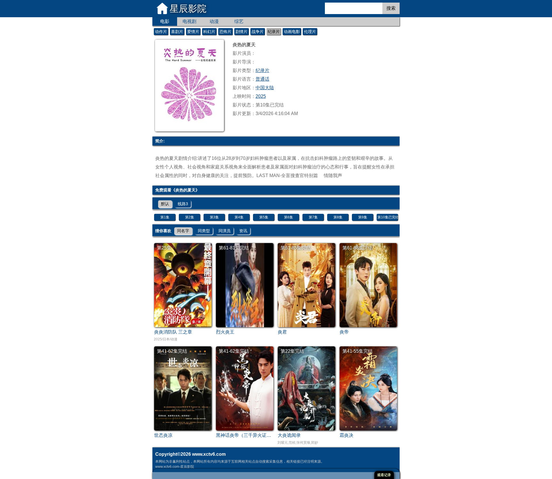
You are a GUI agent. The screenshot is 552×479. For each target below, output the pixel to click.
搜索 (391, 8)
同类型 (204, 230)
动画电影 (292, 31)
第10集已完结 (387, 217)
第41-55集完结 (357, 351)
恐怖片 (225, 31)
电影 (164, 21)
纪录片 (274, 31)
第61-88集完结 (357, 247)
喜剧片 (177, 31)
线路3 (183, 203)
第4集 (239, 217)
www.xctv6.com (209, 454)
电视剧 (189, 21)
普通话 (262, 79)
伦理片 (310, 31)
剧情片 (241, 31)
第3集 (214, 217)
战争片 (258, 31)
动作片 (161, 31)
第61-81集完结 (234, 247)
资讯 (243, 230)
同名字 (183, 230)
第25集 (164, 247)
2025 (261, 96)
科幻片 (209, 31)
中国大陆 (265, 87)
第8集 (338, 217)
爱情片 (193, 31)
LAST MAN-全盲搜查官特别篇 (287, 175)
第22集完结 (292, 351)
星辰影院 (188, 8)
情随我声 (333, 175)
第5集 (263, 217)
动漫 (214, 21)
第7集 (313, 217)
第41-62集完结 (172, 351)
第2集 (189, 217)
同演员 (224, 230)
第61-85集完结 (296, 247)
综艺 (239, 21)
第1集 (164, 217)
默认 (165, 203)
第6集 (288, 217)
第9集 (362, 217)
